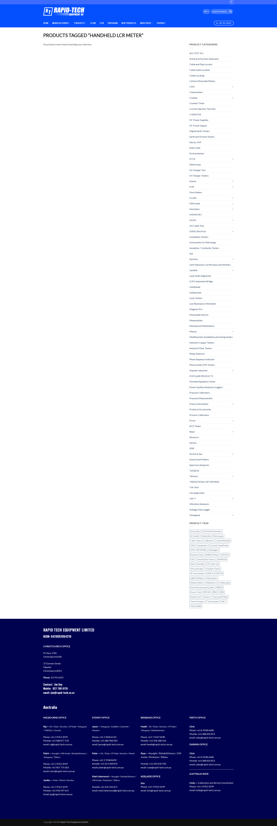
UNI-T (192, 498)
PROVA (207, 592)
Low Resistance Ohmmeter (202, 303)
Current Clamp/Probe (219, 545)
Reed (191, 431)
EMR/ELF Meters (212, 555)
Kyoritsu (193, 259)
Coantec (193, 97)
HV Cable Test (196, 225)
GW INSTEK (222, 559)
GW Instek (194, 203)
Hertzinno (194, 209)
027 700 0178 (60, 688)
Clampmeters (196, 92)
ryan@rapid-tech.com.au (159, 767)
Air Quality (194, 536)
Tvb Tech (194, 487)
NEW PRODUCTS (128, 23)
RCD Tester (195, 426)
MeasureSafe (196, 320)
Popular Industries (198, 370)
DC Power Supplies (198, 120)
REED (215, 592)
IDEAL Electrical (197, 231)
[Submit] (230, 11)
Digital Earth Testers (199, 131)
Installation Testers (198, 236)
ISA (191, 253)
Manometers (212, 578)
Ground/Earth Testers (205, 559)
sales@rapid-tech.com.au (208, 737)
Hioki (192, 564)
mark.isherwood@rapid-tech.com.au (116, 790)
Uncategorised (196, 492)
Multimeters (211, 583)
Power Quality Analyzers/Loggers (206, 387)
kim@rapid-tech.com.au (159, 790)
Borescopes (218, 536)
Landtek (193, 270)
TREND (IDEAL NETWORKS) (204, 481)
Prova (192, 420)
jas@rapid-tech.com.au (61, 794)
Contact (161, 23)
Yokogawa (194, 515)
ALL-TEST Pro (196, 53)
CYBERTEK (195, 114)
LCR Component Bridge (201, 281)
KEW (209, 573)
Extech (192, 181)
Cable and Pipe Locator (201, 64)
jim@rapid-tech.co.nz (63, 692)
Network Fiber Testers (200, 348)
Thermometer (213, 601)
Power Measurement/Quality (202, 587)
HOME (45, 23)
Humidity (201, 564)
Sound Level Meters (199, 459)
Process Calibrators (199, 415)
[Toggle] (232, 86)
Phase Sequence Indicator (202, 359)
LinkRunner (195, 287)
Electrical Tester (196, 555)
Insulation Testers (213, 569)
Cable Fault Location (199, 69)
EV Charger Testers (199, 175)
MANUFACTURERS (60, 23)
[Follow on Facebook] (231, 2)
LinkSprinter (195, 292)
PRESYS (220, 587)
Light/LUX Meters (197, 578)
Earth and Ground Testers (202, 136)
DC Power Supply (198, 125)
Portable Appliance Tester (202, 381)
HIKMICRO (195, 214)
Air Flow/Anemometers (212, 531)
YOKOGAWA (113, 23)
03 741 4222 (57, 677)
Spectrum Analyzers (199, 465)
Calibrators (208, 540)
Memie (192, 331)
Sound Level (195, 597)
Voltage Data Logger (199, 509)
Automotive (206, 536)
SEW (191, 448)
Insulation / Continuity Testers (204, 248)
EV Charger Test (197, 170)
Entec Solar (195, 147)
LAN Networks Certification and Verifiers (210, 264)
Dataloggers (214, 550)
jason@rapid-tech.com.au (110, 744)
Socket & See (195, 454)
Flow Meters (195, 192)
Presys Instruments (198, 403)
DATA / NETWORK (198, 550)
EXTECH (225, 555)
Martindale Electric (199, 314)
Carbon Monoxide (223, 540)
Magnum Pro (195, 309)
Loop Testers (195, 298)
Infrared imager (196, 569)
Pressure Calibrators (199, 392)
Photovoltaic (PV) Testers (202, 364)
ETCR (192, 158)
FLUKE (93, 23)
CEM (192, 86)
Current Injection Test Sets (202, 108)
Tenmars (193, 476)
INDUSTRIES (145, 23)
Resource (194, 437)
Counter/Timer (196, 103)
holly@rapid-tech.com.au (208, 790)
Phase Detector (197, 353)
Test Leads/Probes (220, 597)
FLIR (102, 23)
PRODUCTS (79, 23)
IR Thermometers (197, 573)
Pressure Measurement (200, 398)
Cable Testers (196, 540)
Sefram (192, 442)
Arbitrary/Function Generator (204, 58)
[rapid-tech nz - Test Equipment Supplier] (63, 11)
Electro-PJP (195, 142)
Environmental (196, 153)
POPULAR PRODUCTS (201, 376)
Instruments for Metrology (202, 242)
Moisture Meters (197, 583)
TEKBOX (194, 470)
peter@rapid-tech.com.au (111, 767)
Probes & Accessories (200, 409)
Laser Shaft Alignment (200, 275)
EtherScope (195, 164)
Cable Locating (196, 75)
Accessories (195, 531)
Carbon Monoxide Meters (202, 81)
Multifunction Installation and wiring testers (211, 337)
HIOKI (192, 220)
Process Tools (195, 592)
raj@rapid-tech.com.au (61, 744)
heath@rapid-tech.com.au (159, 744)
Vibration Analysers (199, 504)
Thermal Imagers (197, 601)
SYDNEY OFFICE (101, 717)
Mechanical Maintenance (201, 325)
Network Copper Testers (201, 342)
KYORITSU (218, 573)
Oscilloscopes (224, 583)
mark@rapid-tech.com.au (62, 771)
